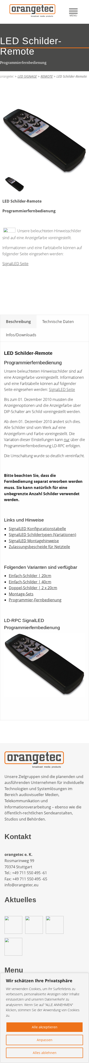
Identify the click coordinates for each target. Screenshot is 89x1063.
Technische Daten (58, 321)
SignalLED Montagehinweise (34, 540)
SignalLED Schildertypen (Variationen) (42, 534)
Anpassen (44, 1040)
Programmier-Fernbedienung (35, 600)
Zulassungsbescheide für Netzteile (39, 546)
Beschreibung (18, 321)
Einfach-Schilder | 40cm (30, 581)
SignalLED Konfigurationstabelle (37, 528)
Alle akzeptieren (44, 1027)
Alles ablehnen (44, 1052)
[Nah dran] (84, 977)
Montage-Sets (21, 594)
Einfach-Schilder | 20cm (30, 575)
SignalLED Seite (15, 263)
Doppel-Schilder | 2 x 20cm (33, 587)
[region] (44, 1018)
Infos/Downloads (21, 334)
